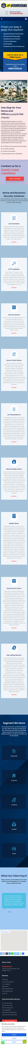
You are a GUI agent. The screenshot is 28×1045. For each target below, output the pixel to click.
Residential (14, 756)
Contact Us (4, 993)
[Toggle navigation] (26, 19)
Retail (14, 853)
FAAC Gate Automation (7, 1007)
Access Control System (14, 360)
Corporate (14, 780)
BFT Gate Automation (7, 1003)
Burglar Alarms (14, 523)
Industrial (14, 805)
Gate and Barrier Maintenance (9, 1012)
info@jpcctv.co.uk (6, 970)
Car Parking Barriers (14, 414)
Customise (14, 1038)
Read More (14, 242)
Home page (5, 979)
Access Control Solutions (8, 982)
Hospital (14, 829)
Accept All (14, 1034)
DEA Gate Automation (7, 1005)
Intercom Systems (14, 315)
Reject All (14, 1042)
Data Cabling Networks (14, 655)
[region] (14, 1033)
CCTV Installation (14, 269)
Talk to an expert (15, 179)
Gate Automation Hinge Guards (9, 1014)
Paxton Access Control (14, 588)
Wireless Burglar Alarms (14, 469)
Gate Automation (14, 223)
